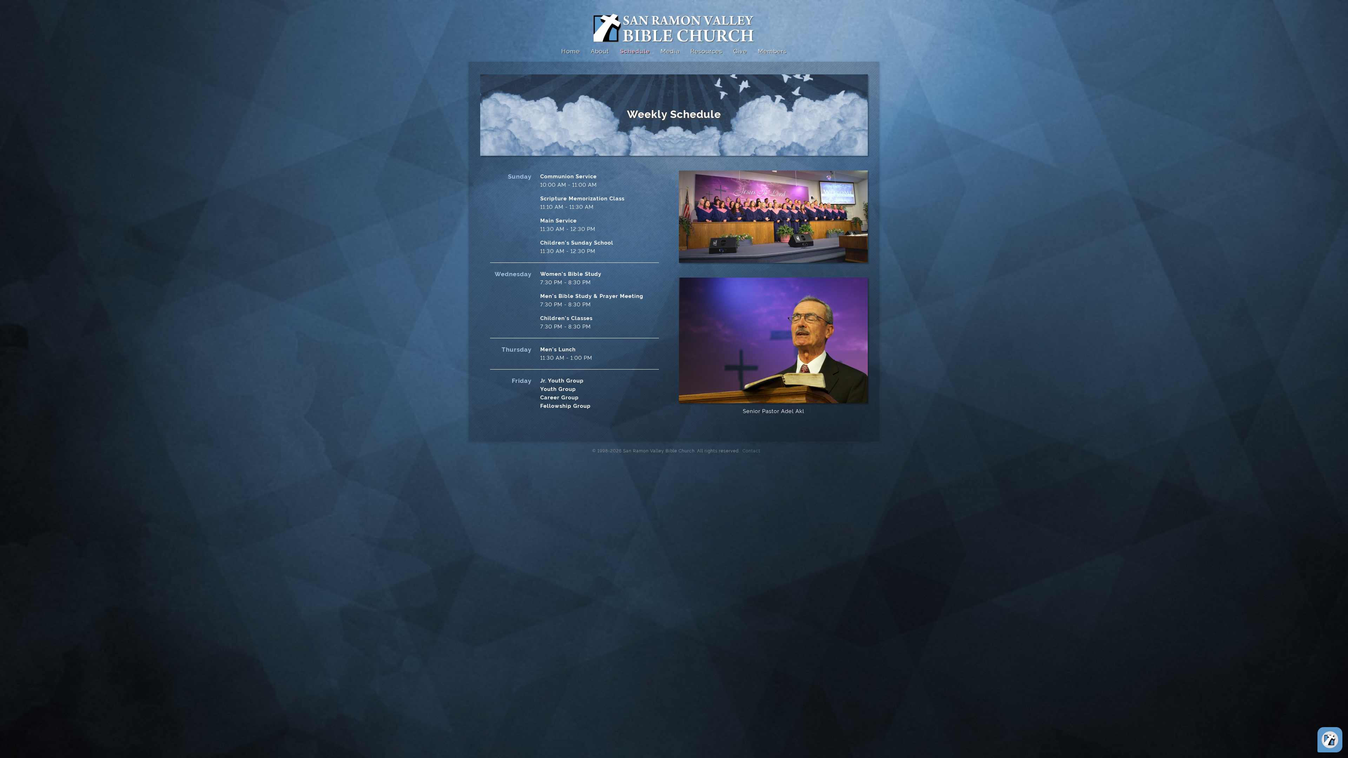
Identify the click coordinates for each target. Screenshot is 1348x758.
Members (772, 51)
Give (740, 51)
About (600, 51)
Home (570, 51)
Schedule (635, 51)
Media (670, 51)
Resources (706, 51)
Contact (749, 450)
